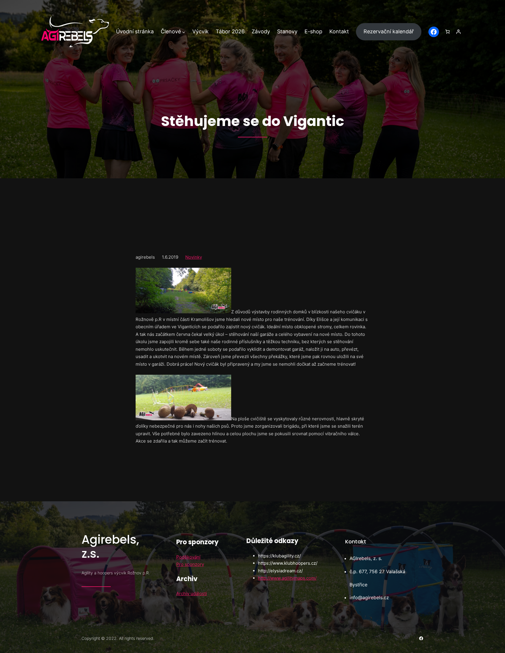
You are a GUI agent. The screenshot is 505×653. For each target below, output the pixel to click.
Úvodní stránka (135, 31)
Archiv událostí (191, 593)
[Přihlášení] (458, 31)
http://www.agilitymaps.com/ (287, 578)
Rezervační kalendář (389, 31)
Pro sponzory (190, 564)
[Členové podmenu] (183, 31)
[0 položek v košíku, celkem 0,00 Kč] (447, 31)
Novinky (193, 257)
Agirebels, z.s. (110, 546)
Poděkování (188, 557)
